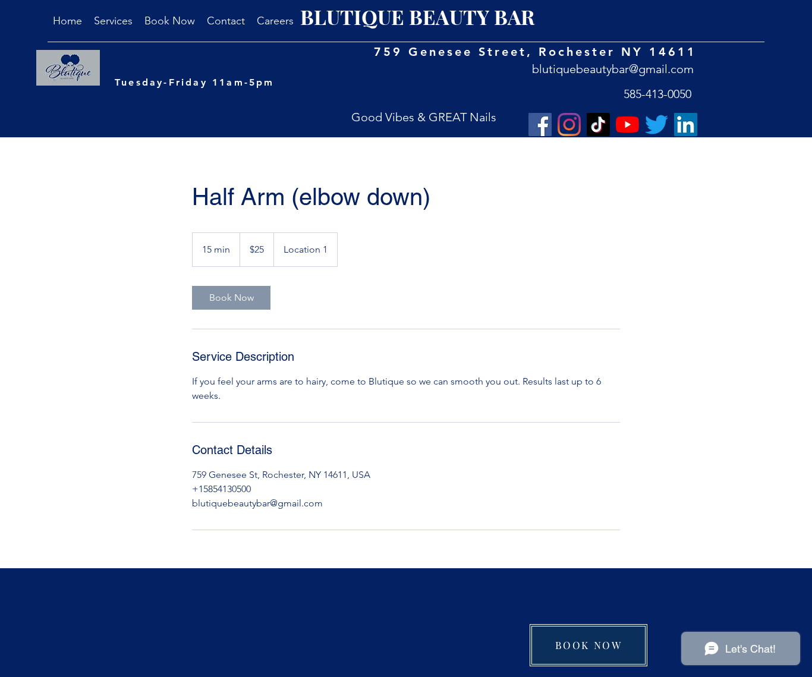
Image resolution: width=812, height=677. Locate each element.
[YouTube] (627, 124)
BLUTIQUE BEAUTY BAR (417, 16)
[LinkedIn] (685, 124)
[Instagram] (569, 124)
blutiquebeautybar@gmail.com (613, 69)
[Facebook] (540, 124)
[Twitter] (656, 124)
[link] (231, 298)
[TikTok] (598, 124)
